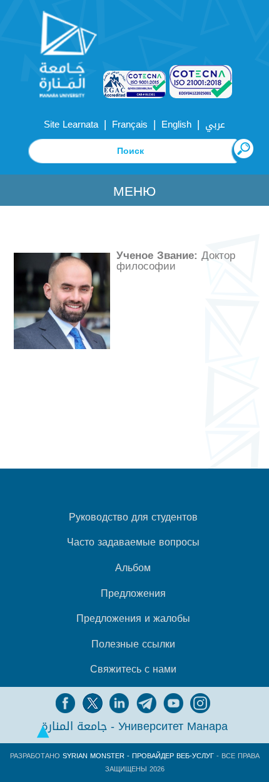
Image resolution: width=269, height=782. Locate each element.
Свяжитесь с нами (133, 669)
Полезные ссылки (133, 644)
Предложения (133, 593)
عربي (215, 124)
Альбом (133, 568)
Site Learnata (71, 124)
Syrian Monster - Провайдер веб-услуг (138, 756)
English (176, 124)
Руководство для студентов (133, 517)
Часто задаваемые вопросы (133, 542)
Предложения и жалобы (133, 618)
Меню (134, 191)
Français (130, 124)
